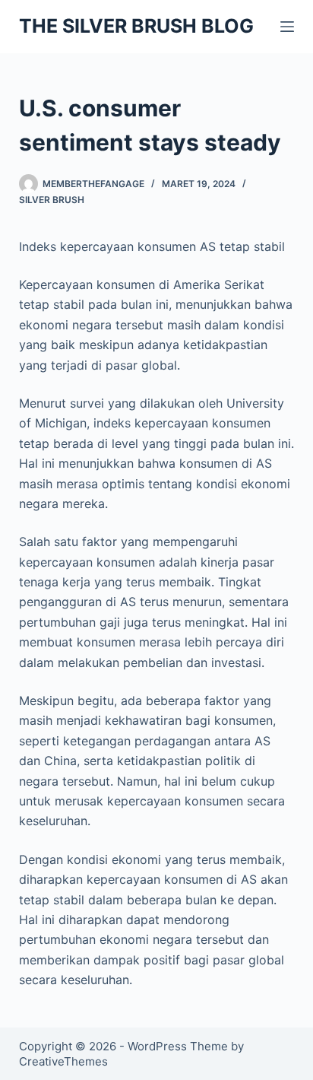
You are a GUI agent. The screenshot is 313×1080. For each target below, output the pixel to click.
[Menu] (287, 26)
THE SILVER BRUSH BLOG (136, 25)
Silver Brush (51, 199)
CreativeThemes (63, 1061)
